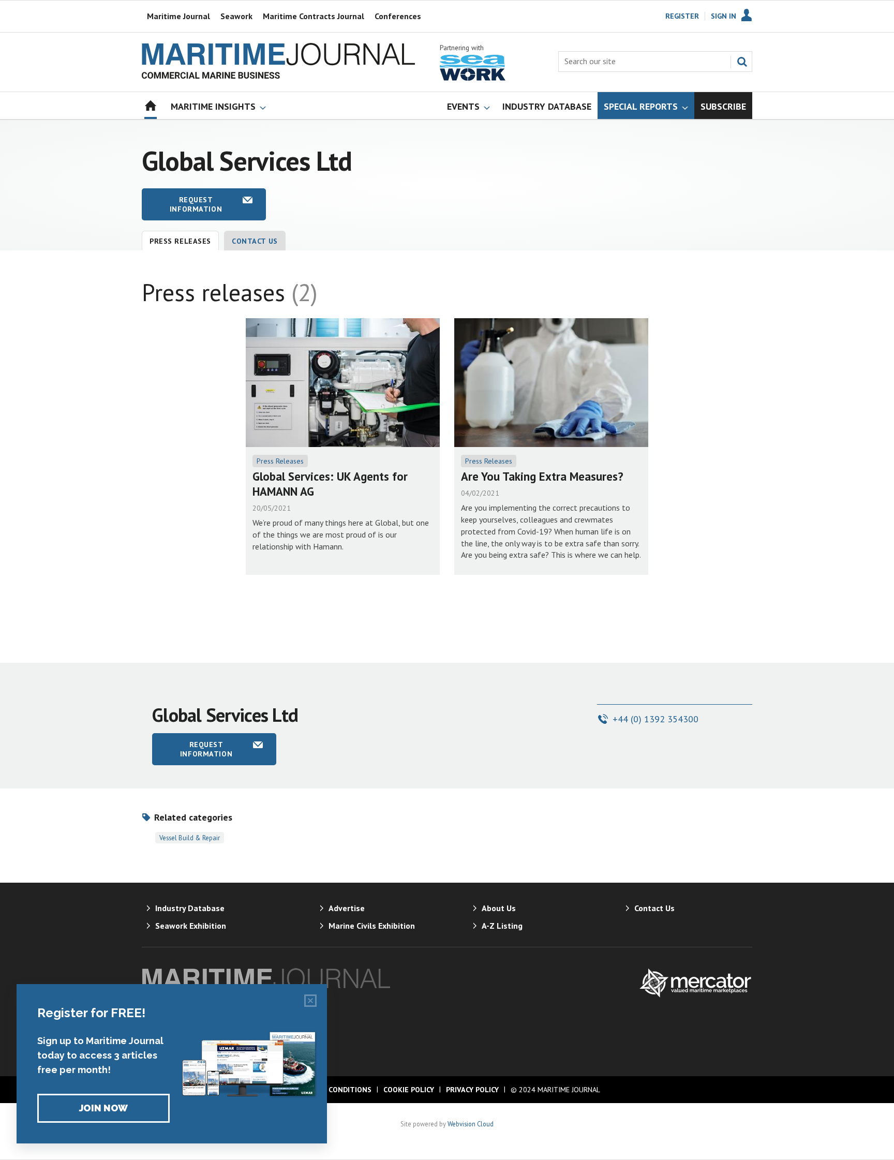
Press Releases (280, 461)
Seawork (236, 16)
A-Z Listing (502, 925)
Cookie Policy (408, 1089)
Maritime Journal (178, 16)
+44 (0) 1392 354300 (655, 719)
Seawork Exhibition (190, 925)
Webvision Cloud (471, 1124)
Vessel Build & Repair (189, 838)
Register (682, 16)
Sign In (723, 16)
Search (742, 61)
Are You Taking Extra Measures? (542, 476)
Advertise (347, 908)
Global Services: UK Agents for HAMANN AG (330, 484)
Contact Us (255, 241)
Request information (196, 204)
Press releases (180, 241)
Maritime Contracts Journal (313, 16)
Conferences (398, 16)
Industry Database (190, 908)
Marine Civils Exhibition (372, 925)
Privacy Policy (472, 1089)
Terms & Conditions (332, 1089)
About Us (499, 908)
